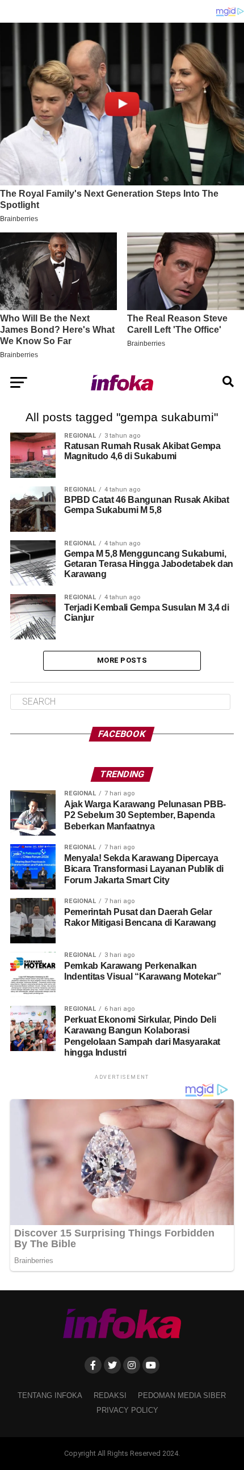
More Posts (122, 660)
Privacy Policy (127, 1410)
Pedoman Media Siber (182, 1395)
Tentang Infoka (50, 1395)
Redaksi (110, 1395)
